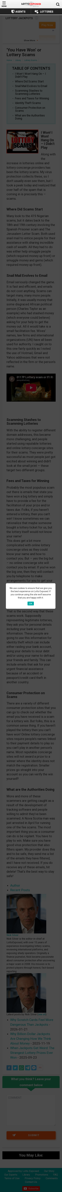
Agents (20, 11)
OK (30, 603)
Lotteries (46, 11)
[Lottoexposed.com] (31, 4)
